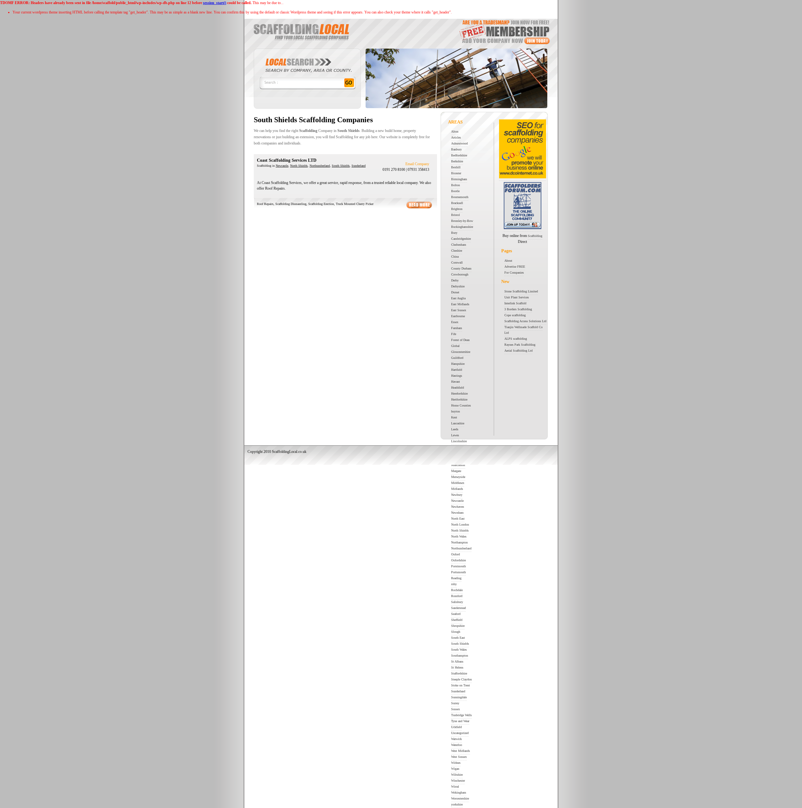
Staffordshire (459, 673)
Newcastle (282, 165)
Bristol (455, 215)
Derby (455, 280)
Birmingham (459, 179)
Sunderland (359, 165)
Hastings (456, 375)
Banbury (456, 149)
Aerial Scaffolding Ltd (518, 350)
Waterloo (456, 745)
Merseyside (458, 477)
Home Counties (461, 405)
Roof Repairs (265, 204)
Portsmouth (458, 572)
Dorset (455, 292)
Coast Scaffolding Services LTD (286, 160)
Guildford (457, 357)
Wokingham (458, 792)
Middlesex (457, 483)
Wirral (455, 786)
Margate (456, 471)
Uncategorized (460, 733)
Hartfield (456, 369)
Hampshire (458, 363)
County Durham (461, 268)
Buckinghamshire (462, 226)
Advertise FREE (514, 266)
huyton (455, 411)
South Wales (459, 649)
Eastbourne (458, 316)
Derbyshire (458, 286)
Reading (456, 578)
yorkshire (457, 804)
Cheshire (456, 250)
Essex (454, 322)
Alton (454, 131)
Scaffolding (535, 236)
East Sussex (458, 310)
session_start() (214, 3)
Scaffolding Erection (321, 204)
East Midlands (460, 304)
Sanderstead (458, 608)
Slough (455, 631)
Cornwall (457, 262)
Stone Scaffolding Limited (521, 291)
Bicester (456, 173)
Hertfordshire (459, 399)
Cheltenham (458, 244)
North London (460, 524)
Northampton (459, 542)
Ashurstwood (459, 143)
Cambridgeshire (461, 238)
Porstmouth (458, 566)
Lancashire (457, 423)
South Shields (341, 165)
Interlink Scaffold (515, 303)
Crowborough (459, 274)
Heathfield (457, 387)
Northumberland (320, 165)
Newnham (457, 512)
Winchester (458, 780)
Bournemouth (459, 197)
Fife (453, 334)
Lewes (455, 435)
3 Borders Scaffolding (518, 309)
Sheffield (456, 620)
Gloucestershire (460, 352)
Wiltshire (457, 774)
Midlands (457, 489)
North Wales (458, 536)
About (508, 260)
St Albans (457, 661)
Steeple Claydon (461, 679)
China (455, 256)
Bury (454, 232)
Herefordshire (459, 393)
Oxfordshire (458, 560)
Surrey (455, 703)
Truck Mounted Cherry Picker (354, 204)
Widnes (456, 762)
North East (458, 518)
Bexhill (456, 167)
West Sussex (459, 756)
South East (458, 637)
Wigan (455, 768)
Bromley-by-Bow (462, 221)
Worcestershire (460, 798)
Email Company (417, 164)
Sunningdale (459, 697)
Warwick (456, 739)
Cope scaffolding (515, 315)
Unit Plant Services (516, 297)
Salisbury (457, 602)
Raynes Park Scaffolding (519, 344)
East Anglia (458, 298)
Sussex (455, 709)
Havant (455, 381)
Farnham (456, 328)
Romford (456, 596)
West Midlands (460, 751)
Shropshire (458, 625)
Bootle (455, 191)
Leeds (454, 429)
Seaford (456, 614)
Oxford (455, 554)
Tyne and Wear (460, 721)
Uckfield (456, 727)
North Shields (299, 165)
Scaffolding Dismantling (290, 204)
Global (455, 346)
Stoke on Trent (460, 685)
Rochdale (457, 590)
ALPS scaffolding (515, 338)
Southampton (459, 655)
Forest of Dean (460, 340)
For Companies (514, 272)
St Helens (457, 667)
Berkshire (457, 161)
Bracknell (457, 203)
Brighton (456, 209)
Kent (454, 417)
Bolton (455, 185)
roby (454, 584)
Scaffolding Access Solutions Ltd (525, 321)
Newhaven (457, 506)
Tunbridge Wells (461, 715)
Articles (456, 137)
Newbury (456, 494)
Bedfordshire (459, 155)
